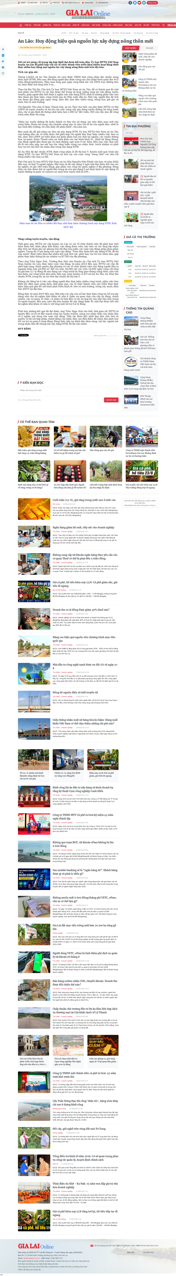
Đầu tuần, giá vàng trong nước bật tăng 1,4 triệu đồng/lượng (32, 451)
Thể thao (155, 25)
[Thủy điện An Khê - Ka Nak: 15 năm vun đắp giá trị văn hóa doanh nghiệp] (34, 1193)
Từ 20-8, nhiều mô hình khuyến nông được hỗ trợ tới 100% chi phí (32, 776)
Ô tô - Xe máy (74, 33)
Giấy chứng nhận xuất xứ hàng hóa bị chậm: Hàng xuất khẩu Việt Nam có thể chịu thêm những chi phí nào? (85, 721)
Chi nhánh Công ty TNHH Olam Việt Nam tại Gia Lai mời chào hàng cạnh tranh (140, 364)
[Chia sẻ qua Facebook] (3, 49)
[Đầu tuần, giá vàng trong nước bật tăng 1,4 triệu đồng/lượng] (34, 436)
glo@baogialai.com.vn (31, 1258)
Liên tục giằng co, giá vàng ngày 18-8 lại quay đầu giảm (102, 1060)
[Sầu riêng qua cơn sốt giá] (129, 70)
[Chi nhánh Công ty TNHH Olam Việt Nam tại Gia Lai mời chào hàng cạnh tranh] (131, 362)
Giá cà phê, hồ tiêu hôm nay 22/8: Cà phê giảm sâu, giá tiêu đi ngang (85, 584)
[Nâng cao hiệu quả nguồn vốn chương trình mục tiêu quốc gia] (129, 99)
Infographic (103, 3)
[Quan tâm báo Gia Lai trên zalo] (135, 3)
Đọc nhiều (130, 48)
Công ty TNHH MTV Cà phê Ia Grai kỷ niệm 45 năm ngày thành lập (83, 816)
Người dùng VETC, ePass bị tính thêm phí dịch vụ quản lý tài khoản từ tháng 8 (85, 955)
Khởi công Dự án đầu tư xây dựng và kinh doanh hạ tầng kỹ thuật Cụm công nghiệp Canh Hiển (83, 789)
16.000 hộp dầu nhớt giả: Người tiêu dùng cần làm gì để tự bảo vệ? (70, 486)
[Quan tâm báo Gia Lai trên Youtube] (139, 3)
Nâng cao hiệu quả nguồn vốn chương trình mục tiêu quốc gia (147, 99)
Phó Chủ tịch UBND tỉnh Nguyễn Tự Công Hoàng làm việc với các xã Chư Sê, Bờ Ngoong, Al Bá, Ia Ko (140, 145)
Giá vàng (85, 33)
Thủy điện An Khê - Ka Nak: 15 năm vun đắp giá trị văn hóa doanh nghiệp (85, 1185)
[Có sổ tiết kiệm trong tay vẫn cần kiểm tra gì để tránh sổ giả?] (70, 436)
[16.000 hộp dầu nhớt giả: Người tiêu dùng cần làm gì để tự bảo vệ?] (70, 471)
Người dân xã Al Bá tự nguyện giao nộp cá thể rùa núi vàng (139, 220)
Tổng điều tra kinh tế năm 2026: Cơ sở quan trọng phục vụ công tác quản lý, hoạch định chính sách (86, 1158)
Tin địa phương (138, 126)
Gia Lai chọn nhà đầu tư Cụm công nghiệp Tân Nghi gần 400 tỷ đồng (68, 1061)
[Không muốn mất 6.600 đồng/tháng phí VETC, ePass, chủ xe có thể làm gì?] (34, 906)
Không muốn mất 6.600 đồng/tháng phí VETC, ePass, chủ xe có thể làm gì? (85, 899)
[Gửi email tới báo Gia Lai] (144, 3)
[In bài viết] (3, 73)
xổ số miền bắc (129, 501)
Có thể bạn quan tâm (37, 422)
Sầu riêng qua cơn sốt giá (146, 68)
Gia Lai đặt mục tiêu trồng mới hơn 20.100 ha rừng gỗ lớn (84, 927)
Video (23, 3)
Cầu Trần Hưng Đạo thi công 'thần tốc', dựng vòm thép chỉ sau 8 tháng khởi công (85, 1102)
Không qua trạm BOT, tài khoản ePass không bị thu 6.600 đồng (83, 844)
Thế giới (37, 25)
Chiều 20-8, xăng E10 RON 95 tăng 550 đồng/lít (67, 774)
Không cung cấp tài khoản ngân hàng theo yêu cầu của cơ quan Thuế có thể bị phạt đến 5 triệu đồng (85, 556)
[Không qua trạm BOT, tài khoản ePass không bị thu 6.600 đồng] (34, 851)
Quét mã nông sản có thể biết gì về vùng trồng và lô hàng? (33, 486)
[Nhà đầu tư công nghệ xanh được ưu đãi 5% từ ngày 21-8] (34, 673)
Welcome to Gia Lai (72, 3)
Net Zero (94, 33)
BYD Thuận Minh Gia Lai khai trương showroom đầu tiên (139, 402)
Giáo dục (86, 25)
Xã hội (146, 25)
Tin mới (149, 48)
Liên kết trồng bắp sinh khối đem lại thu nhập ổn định (147, 112)
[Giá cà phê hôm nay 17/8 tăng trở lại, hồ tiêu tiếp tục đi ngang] (34, 1220)
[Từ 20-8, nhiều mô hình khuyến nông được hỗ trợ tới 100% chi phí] (33, 759)
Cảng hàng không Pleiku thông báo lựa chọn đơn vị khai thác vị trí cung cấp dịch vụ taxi (140, 383)
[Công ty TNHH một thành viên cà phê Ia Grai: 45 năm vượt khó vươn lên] (34, 1082)
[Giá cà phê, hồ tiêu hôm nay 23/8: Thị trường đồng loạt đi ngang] (142, 471)
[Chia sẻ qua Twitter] (3, 61)
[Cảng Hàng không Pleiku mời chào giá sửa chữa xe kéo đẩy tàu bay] (131, 321)
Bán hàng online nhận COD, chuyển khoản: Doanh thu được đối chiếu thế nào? (85, 983)
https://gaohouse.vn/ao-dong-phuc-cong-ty (140, 505)
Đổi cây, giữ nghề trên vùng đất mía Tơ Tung (79, 1128)
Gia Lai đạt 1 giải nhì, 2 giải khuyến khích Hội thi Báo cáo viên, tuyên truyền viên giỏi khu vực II (140, 199)
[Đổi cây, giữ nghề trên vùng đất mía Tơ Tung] (34, 1138)
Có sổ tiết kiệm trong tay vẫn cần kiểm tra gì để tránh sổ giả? (70, 451)
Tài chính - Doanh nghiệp (121, 33)
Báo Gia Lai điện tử (88, 14)
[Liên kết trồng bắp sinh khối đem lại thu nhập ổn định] (129, 112)
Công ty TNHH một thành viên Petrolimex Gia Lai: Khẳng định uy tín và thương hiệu (139, 85)
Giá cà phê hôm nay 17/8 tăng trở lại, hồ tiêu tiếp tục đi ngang (85, 1213)
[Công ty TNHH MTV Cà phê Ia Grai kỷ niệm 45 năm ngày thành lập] (34, 824)
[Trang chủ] (20, 25)
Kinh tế (76, 25)
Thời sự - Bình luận (61, 25)
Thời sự (28, 25)
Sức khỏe (96, 25)
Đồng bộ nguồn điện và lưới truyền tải (75, 692)
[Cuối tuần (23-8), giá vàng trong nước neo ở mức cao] (34, 509)
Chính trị (47, 25)
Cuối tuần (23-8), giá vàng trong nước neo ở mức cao (84, 500)
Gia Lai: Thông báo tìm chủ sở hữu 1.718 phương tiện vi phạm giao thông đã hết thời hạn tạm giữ (140, 344)
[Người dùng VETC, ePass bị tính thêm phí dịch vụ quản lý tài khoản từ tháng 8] (34, 962)
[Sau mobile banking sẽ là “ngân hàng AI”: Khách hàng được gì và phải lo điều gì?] (34, 879)
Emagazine (89, 3)
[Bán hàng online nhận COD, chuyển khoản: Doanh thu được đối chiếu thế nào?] (34, 990)
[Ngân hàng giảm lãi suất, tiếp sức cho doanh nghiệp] (129, 57)
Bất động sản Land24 (143, 501)
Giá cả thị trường (152, 33)
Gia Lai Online (36, 1246)
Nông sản (128, 242)
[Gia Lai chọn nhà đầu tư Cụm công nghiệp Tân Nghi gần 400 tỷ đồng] (68, 1045)
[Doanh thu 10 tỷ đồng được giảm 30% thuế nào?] (34, 619)
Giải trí (138, 25)
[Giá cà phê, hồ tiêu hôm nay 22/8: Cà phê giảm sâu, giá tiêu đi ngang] (34, 591)
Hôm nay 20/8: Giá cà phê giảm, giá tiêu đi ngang (101, 774)
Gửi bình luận (111, 400)
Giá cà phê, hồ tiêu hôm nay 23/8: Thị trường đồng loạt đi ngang (142, 486)
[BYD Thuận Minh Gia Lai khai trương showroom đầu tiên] (131, 399)
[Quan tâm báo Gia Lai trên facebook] (130, 3)
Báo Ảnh (34, 3)
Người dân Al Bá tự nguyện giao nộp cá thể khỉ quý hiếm (148, 180)
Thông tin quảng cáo (140, 310)
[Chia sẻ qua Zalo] (3, 55)
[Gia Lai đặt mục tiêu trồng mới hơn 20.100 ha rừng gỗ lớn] (34, 934)
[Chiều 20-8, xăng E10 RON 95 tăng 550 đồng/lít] (68, 759)
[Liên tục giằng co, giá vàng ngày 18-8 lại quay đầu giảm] (103, 1045)
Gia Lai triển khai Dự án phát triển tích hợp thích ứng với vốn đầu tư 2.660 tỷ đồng (33, 1061)
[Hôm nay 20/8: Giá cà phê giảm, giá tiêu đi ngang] (103, 759)
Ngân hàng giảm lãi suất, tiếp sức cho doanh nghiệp (147, 57)
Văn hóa (128, 25)
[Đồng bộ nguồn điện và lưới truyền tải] (34, 701)
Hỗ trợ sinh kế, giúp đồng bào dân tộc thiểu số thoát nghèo (148, 164)
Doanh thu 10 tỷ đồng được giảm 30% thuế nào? (81, 609)
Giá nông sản (138, 33)
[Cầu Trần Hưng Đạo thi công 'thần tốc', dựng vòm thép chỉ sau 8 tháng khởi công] (34, 1110)
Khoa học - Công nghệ (112, 25)
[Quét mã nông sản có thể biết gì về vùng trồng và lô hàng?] (34, 471)
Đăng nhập (152, 3)
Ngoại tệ (128, 262)
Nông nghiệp (104, 33)
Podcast (56, 3)
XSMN (153, 501)
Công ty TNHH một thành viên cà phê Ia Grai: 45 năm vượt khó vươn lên (84, 1075)
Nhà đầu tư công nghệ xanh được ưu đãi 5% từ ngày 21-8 (85, 666)
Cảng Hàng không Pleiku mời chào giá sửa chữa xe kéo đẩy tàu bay (140, 324)
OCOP (64, 33)
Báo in (45, 3)
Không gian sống (59, 1109)
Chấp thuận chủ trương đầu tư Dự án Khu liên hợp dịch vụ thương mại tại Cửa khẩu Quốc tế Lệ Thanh (85, 1010)
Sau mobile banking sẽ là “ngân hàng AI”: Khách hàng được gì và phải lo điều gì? (85, 872)
